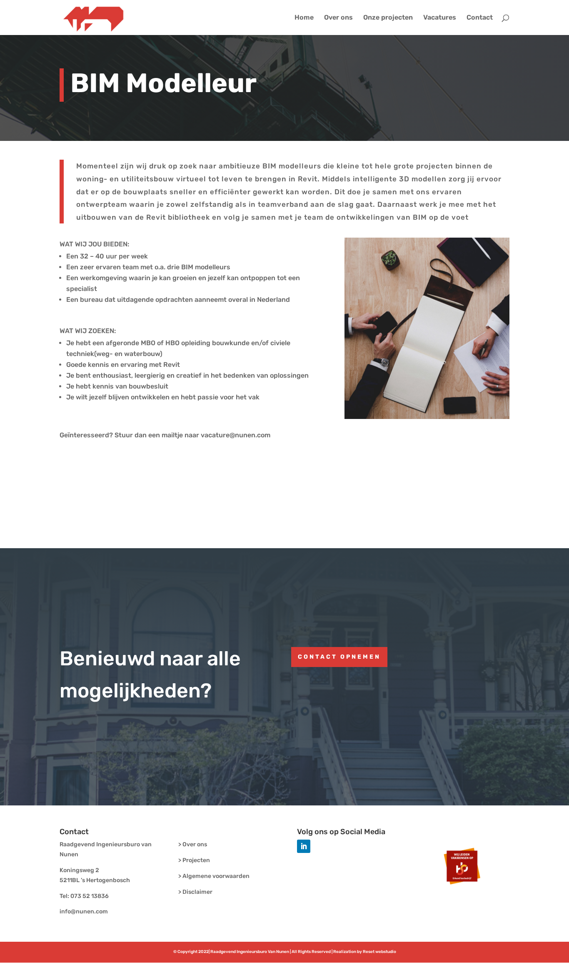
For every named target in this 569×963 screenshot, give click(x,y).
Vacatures (439, 18)
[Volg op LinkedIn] (303, 846)
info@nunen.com (84, 911)
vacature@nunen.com (235, 435)
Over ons (338, 18)
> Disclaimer (195, 891)
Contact (480, 18)
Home (304, 18)
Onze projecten (388, 18)
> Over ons (192, 844)
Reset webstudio (379, 951)
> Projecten (194, 860)
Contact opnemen (339, 656)
